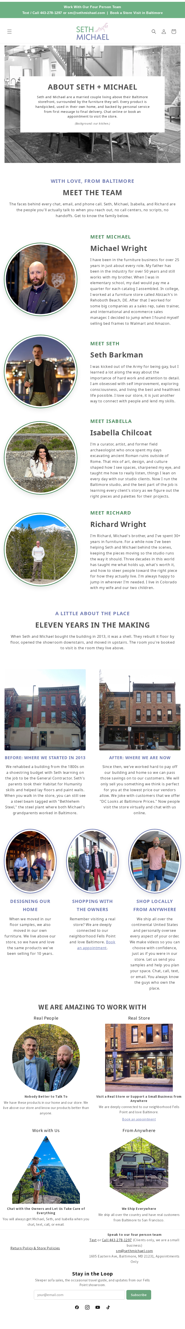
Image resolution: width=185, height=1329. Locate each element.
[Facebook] (77, 1307)
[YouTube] (97, 1307)
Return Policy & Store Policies (35, 1248)
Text (25, 13)
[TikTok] (108, 1307)
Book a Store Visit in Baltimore (136, 13)
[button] (9, 32)
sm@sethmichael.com (134, 1250)
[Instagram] (87, 1307)
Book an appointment (139, 1119)
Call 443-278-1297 (47, 13)
